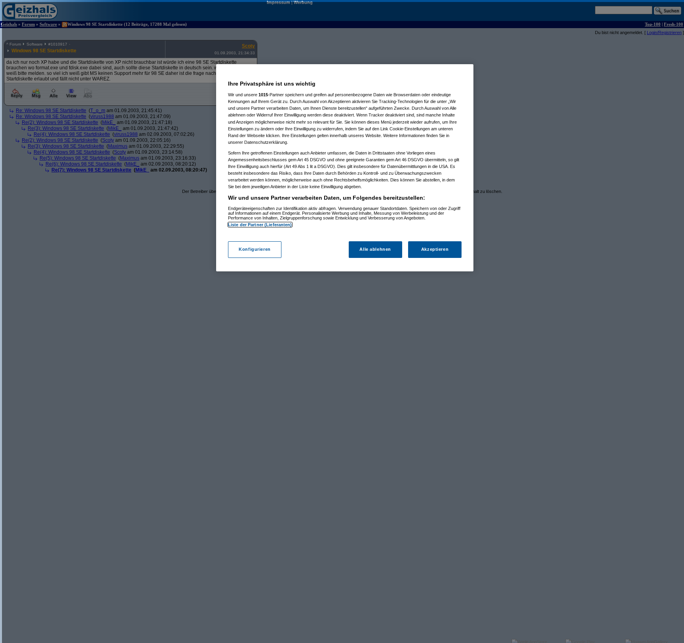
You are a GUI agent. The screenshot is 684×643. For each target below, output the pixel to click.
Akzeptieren (434, 249)
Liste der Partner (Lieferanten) (260, 224)
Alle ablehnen (375, 249)
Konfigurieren (254, 249)
